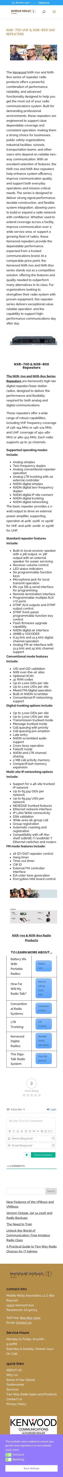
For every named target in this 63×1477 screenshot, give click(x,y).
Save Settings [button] (31, 1468)
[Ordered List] (26, 1131)
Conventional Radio (43, 1008)
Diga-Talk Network (42, 1058)
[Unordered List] (30, 1131)
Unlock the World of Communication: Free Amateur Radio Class (28, 1235)
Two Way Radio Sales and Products (31, 1394)
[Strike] (22, 1131)
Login (53, 1109)
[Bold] (10, 1131)
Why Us (12, 1375)
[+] (50, 1131)
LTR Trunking (42, 1024)
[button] (8, 1455)
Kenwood (19, 72)
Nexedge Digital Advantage (43, 1040)
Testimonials (15, 1384)
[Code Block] (38, 1131)
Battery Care (42, 966)
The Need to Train (19, 1224)
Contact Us (43, 3)
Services (12, 1389)
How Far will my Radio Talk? (42, 988)
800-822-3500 (30, 1318)
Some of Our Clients (20, 1380)
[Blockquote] (34, 1131)
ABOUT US (14, 1370)
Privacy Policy (16, 1404)
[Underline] (18, 1131)
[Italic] (14, 1131)
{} (46, 1131)
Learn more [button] (12, 1449)
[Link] (42, 1131)
